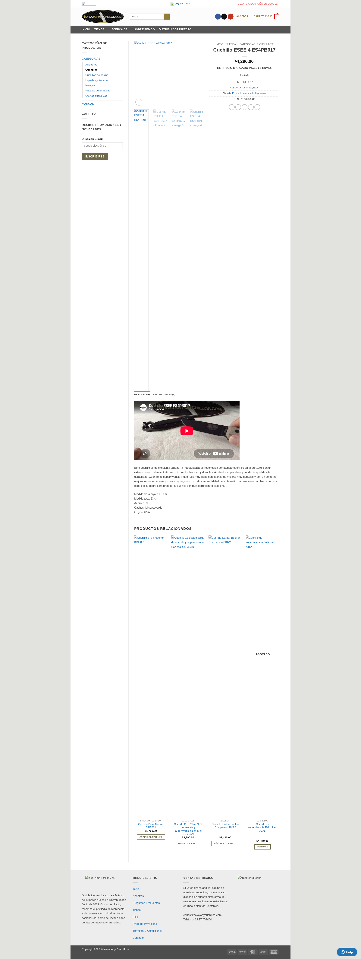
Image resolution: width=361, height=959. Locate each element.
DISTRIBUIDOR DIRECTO (175, 29)
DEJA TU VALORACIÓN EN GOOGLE (258, 3)
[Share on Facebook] (232, 107)
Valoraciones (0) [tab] (164, 394)
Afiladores (91, 64)
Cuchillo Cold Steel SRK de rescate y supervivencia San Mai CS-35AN (188, 829)
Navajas (90, 85)
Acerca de (119, 29)
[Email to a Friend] (244, 107)
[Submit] (167, 17)
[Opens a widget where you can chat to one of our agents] (347, 952)
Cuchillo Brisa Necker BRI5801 (151, 826)
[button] (242, 16)
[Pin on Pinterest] (251, 107)
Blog (135, 916)
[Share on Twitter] (238, 107)
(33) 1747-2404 (182, 3)
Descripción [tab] (142, 394)
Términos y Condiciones (147, 930)
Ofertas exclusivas (96, 95)
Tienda (99, 29)
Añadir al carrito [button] (151, 837)
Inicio (86, 29)
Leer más (262, 847)
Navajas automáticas (97, 90)
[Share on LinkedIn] (257, 107)
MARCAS (88, 103)
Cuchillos (91, 69)
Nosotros (138, 895)
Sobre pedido (144, 29)
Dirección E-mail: (93, 139)
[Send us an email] (224, 17)
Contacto (138, 937)
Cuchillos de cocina (96, 75)
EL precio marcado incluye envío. (249, 93)
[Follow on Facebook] (218, 17)
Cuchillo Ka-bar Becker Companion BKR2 (225, 826)
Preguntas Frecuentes (146, 902)
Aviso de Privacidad (145, 923)
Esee (256, 87)
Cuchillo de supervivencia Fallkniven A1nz (262, 827)
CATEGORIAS (91, 58)
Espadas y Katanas (96, 80)
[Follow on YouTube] (231, 17)
